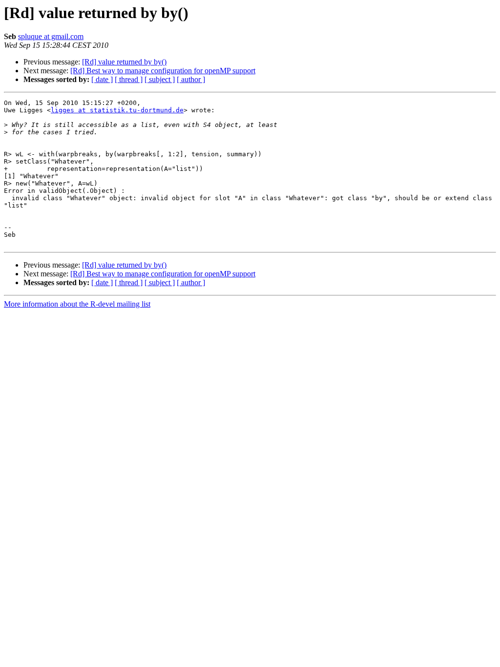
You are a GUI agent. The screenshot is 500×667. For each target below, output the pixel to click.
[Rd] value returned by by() (124, 62)
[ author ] (191, 79)
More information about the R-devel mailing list (77, 304)
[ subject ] (160, 79)
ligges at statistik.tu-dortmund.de (117, 110)
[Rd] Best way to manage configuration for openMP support (162, 70)
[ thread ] (129, 79)
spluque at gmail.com (50, 36)
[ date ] (102, 79)
